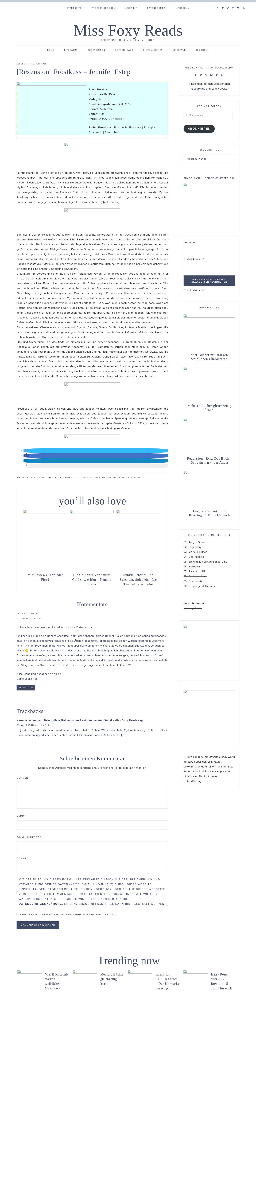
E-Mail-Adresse (29, 837)
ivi (100, 99)
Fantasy (69, 477)
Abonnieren (199, 128)
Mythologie (110, 477)
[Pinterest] (229, 3)
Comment (23, 778)
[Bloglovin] (239, 3)
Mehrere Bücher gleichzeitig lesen (209, 408)
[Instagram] (234, 3)
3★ (60, 477)
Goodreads (198, 88)
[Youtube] (244, 3)
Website (22, 858)
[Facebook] (218, 3)
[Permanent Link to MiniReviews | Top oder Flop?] (45, 512)
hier (129, 903)
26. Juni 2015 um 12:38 (29, 618)
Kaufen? (118, 118)
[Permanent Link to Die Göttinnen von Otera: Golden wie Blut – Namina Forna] (92, 512)
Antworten (26, 688)
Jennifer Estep (90, 477)
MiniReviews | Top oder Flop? (45, 577)
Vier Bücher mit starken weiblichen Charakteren (209, 357)
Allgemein (23, 64)
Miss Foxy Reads (128, 30)
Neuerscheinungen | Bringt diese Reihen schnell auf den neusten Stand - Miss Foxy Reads (77, 720)
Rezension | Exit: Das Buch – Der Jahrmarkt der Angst (209, 460)
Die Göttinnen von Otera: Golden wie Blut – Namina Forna (91, 579)
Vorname (189, 242)
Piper (122, 477)
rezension (135, 477)
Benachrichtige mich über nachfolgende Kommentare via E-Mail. (68, 914)
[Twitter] (223, 3)
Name (21, 816)
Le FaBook (23, 614)
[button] (26, 450)
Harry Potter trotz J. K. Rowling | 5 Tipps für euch (209, 513)
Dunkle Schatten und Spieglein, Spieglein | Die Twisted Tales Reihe (138, 579)
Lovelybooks (219, 88)
